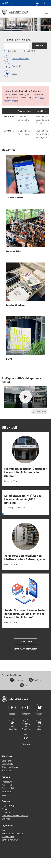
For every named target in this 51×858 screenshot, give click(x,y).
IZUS (11, 3)
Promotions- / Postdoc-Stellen (15, 815)
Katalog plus (11, 51)
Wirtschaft (6, 770)
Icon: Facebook (12, 707)
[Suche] (44, 3)
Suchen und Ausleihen (17, 40)
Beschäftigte (7, 763)
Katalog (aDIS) (28, 51)
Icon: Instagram (26, 707)
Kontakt (27, 685)
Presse (5, 809)
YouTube (37, 680)
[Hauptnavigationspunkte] (46, 12)
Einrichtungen (8, 836)
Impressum (7, 781)
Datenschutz (7, 785)
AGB (4, 794)
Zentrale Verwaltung (10, 839)
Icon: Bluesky (39, 707)
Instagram (18, 680)
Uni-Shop (6, 818)
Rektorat (5, 830)
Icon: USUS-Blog (25, 738)
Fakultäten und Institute (12, 833)
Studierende (7, 760)
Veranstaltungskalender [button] (25, 649)
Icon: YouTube (26, 723)
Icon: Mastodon (12, 723)
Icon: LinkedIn (39, 723)
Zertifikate (6, 791)
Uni (3, 3)
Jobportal (6, 812)
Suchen (39, 45)
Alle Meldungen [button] (26, 641)
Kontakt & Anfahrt (9, 806)
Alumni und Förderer (11, 767)
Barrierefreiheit (8, 788)
